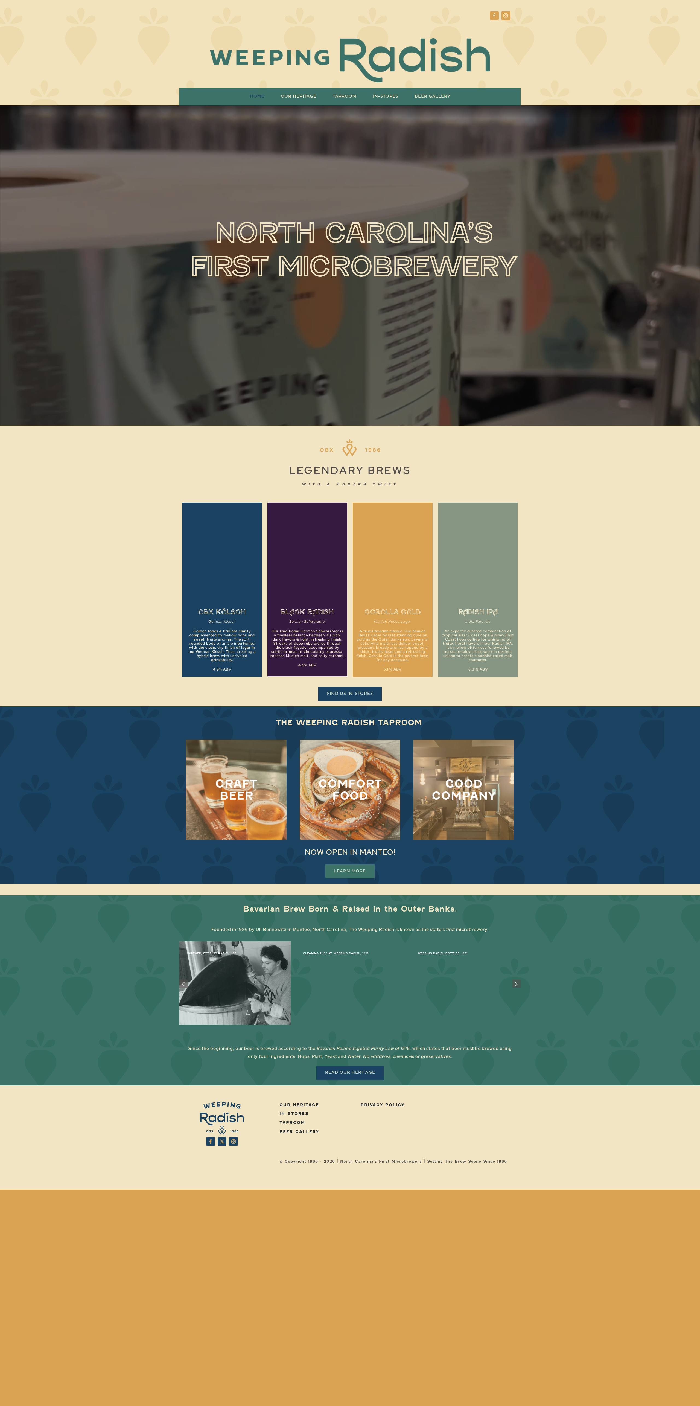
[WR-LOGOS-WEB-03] (496, 1104)
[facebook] (494, 15)
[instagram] (505, 15)
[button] (183, 984)
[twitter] (222, 1141)
